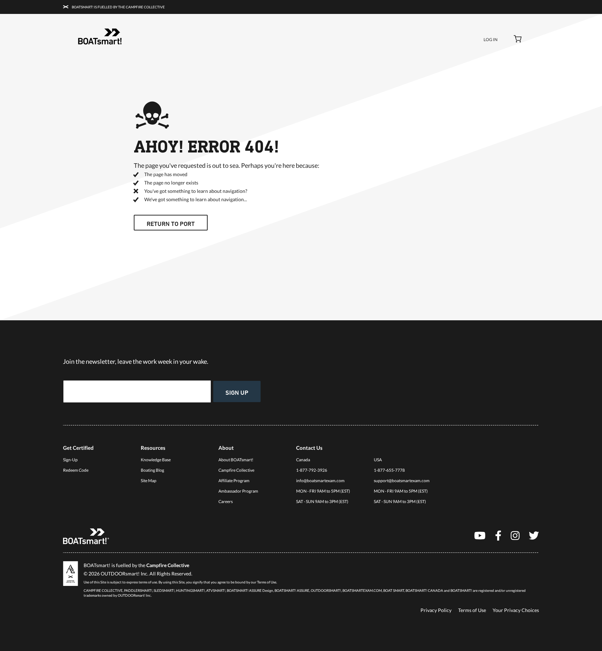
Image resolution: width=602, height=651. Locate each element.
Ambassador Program (238, 491)
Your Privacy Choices (516, 610)
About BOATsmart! (235, 459)
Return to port (171, 223)
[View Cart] (518, 40)
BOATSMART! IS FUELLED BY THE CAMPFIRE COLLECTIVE (118, 7)
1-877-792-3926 (311, 470)
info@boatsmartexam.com (320, 480)
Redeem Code (75, 470)
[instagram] (515, 535)
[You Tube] (480, 535)
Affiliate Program (233, 480)
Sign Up (236, 392)
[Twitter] (534, 535)
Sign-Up (70, 459)
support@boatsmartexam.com (402, 480)
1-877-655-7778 (389, 470)
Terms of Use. (267, 582)
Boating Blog (152, 470)
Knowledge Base (156, 459)
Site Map (148, 480)
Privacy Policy (436, 610)
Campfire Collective (236, 470)
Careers (225, 501)
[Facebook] (498, 535)
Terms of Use (472, 610)
